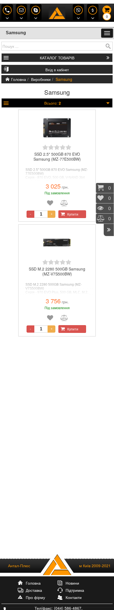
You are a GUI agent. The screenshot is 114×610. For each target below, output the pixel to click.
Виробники (41, 79)
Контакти (74, 597)
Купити (72, 214)
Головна (18, 79)
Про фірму (35, 597)
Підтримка (75, 590)
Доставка (34, 590)
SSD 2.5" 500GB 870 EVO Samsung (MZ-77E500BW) (57, 157)
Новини (72, 583)
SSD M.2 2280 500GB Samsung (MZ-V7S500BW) (57, 271)
